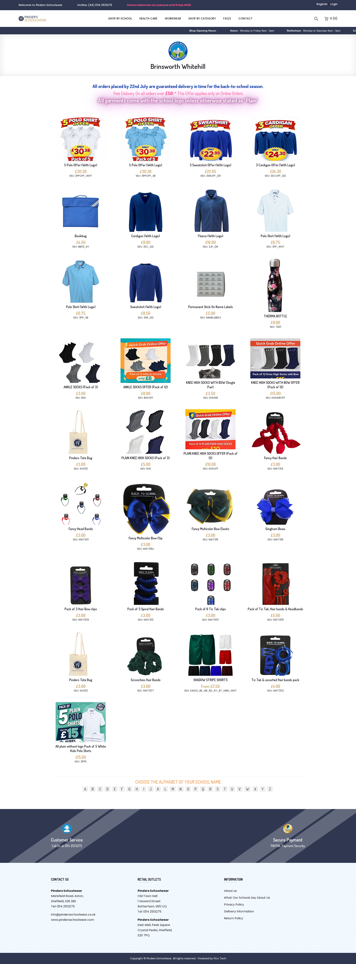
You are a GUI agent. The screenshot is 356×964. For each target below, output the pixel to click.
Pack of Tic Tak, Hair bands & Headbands (275, 609)
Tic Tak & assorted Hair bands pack (275, 680)
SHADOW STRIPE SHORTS (210, 680)
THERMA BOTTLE (275, 316)
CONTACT (245, 18)
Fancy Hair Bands (275, 458)
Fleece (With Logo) (210, 236)
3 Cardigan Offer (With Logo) (275, 165)
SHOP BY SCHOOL (120, 18)
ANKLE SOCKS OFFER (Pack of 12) (145, 387)
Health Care (148, 18)
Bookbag (81, 236)
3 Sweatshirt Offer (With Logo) (210, 165)
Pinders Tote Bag (80, 458)
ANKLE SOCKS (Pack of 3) (81, 387)
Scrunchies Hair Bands (146, 680)
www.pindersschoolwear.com (72, 920)
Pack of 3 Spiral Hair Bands (145, 609)
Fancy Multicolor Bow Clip (145, 538)
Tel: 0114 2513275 (63, 906)
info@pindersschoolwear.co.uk (73, 914)
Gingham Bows (275, 529)
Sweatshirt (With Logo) (145, 307)
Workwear (173, 18)
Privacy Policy (234, 904)
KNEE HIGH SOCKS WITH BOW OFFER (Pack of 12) (275, 384)
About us (230, 891)
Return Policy (233, 918)
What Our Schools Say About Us (247, 898)
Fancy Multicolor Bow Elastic (210, 529)
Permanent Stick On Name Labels (210, 307)
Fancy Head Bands (81, 529)
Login (333, 4)
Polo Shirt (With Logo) (275, 236)
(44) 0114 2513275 (100, 5)
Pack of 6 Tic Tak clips (210, 609)
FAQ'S (227, 18)
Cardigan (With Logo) (145, 236)
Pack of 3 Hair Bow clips (81, 609)
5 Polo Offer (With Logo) (80, 165)
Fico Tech (220, 958)
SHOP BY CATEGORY (202, 18)
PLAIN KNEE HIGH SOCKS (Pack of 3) (145, 458)
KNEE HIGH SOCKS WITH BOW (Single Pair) (210, 384)
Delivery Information (239, 911)
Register (322, 4)
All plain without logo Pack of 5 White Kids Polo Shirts (80, 748)
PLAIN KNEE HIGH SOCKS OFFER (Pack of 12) (211, 455)
